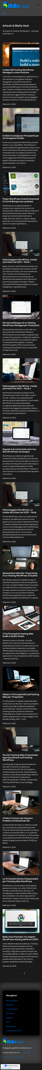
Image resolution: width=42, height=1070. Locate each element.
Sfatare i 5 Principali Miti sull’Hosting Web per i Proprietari (21, 695)
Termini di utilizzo (18, 1057)
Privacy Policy (26, 1053)
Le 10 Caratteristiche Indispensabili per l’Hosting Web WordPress (20, 880)
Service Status (12, 1000)
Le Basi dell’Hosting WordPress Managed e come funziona (18, 71)
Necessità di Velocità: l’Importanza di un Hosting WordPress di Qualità (20, 574)
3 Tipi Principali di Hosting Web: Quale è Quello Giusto (18, 635)
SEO (7, 1022)
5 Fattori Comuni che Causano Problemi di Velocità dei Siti (18, 819)
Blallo (33, 1048)
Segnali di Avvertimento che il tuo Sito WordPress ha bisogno (19, 450)
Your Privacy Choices (12, 1065)
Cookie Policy (7, 1057)
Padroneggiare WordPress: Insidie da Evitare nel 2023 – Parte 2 (20, 387)
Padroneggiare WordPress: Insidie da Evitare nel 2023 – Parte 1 (20, 260)
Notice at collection (7, 1068)
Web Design (11, 1026)
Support (9, 1018)
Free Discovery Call (13, 1030)
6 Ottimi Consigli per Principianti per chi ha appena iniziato (21, 137)
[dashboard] (4, 13)
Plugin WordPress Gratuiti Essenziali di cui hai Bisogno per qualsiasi (21, 200)
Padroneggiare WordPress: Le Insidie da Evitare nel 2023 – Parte (19, 511)
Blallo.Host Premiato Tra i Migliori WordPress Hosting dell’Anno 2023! (20, 938)
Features (9, 1005)
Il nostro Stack (12, 1009)
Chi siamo (10, 1013)
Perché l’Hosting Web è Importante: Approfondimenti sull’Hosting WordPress (20, 757)
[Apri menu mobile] (38, 5)
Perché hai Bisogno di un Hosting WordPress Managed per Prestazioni (21, 324)
